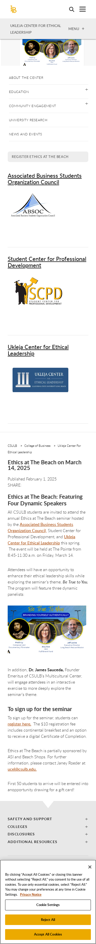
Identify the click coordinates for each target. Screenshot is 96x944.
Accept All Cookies (48, 934)
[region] (48, 902)
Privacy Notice (30, 894)
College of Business (37, 445)
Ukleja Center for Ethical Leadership (38, 350)
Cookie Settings (48, 904)
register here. (19, 724)
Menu (73, 28)
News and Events (25, 134)
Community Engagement (32, 105)
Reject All (48, 919)
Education (19, 91)
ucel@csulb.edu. (22, 769)
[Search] (69, 9)
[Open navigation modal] (80, 9)
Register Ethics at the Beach (40, 156)
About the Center (26, 77)
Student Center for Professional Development (47, 262)
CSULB (12, 445)
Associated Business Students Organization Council (45, 179)
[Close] (89, 867)
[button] (86, 89)
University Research (28, 120)
